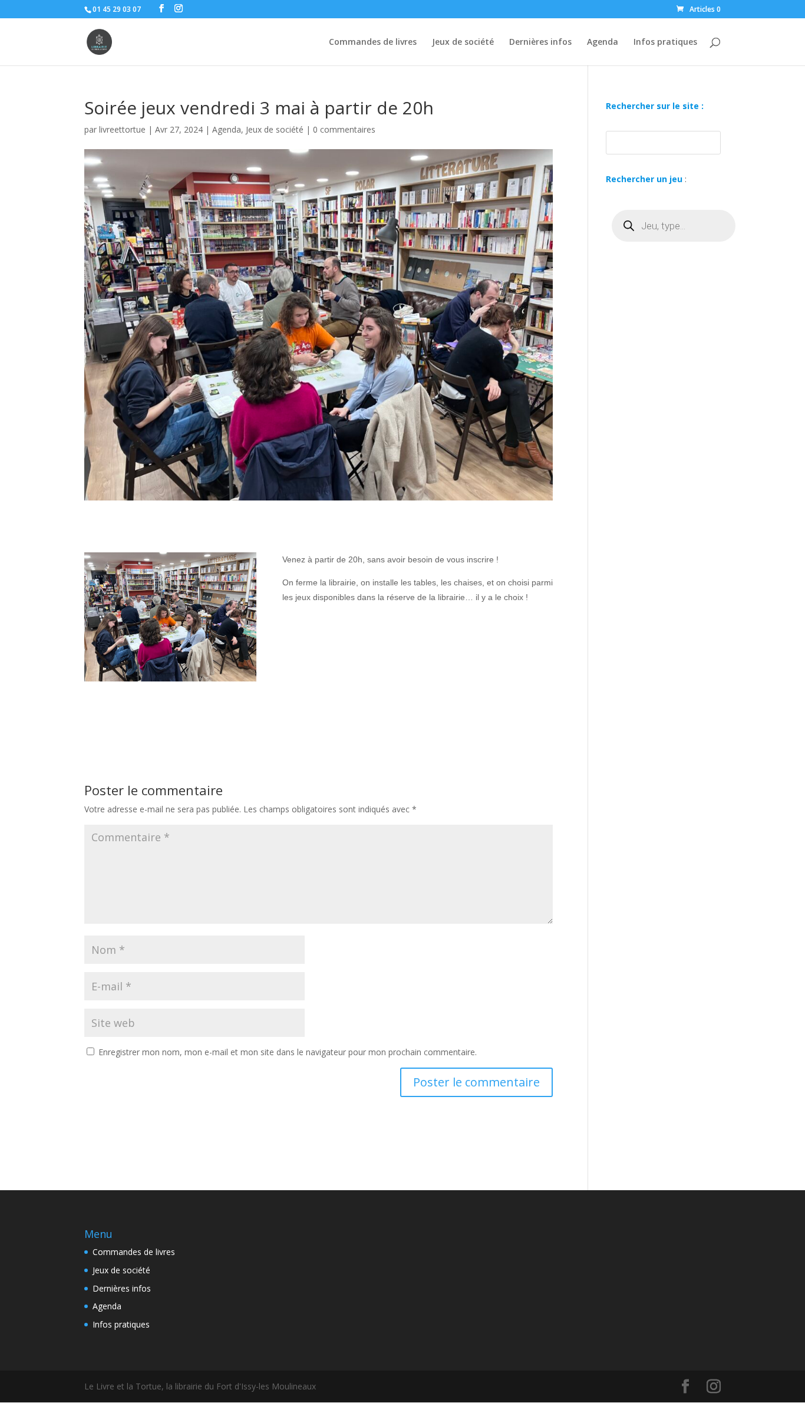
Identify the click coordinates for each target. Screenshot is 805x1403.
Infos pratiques (665, 42)
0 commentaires (344, 129)
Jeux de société (463, 42)
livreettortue (122, 129)
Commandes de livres (373, 42)
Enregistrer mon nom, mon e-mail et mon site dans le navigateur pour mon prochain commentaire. (287, 1052)
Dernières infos (540, 42)
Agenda (602, 42)
